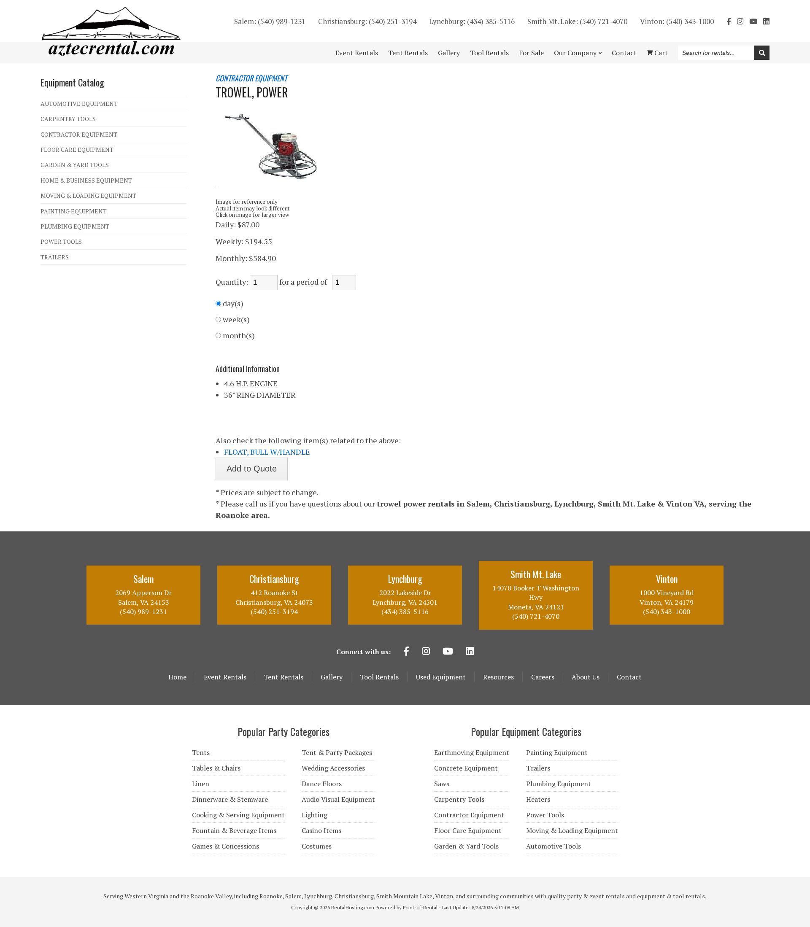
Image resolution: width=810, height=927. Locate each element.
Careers (542, 677)
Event (356, 52)
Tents (201, 752)
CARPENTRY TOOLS (68, 119)
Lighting (314, 814)
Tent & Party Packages (337, 752)
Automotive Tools (553, 846)
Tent (408, 52)
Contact (624, 52)
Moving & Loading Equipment (572, 830)
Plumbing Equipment (558, 783)
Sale (531, 52)
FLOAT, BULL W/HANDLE (267, 452)
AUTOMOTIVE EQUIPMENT (79, 103)
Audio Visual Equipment (338, 799)
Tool (489, 52)
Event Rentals (225, 677)
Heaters (538, 799)
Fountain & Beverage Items (234, 830)
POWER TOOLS (61, 241)
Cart (660, 52)
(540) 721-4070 (577, 21)
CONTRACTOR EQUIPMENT (78, 134)
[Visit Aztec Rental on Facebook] (728, 21)
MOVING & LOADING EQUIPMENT (88, 195)
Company (575, 52)
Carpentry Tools (459, 799)
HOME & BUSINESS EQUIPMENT (86, 180)
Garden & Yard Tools (466, 846)
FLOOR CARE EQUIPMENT (76, 149)
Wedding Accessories (333, 768)
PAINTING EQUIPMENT (73, 211)
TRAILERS (54, 257)
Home (177, 677)
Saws (441, 783)
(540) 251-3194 (367, 21)
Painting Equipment (557, 752)
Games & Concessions (225, 846)
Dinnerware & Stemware (230, 799)
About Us (585, 677)
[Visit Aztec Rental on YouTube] (753, 21)
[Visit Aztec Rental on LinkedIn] (766, 21)
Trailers (538, 768)
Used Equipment (441, 677)
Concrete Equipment (466, 768)
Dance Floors (322, 783)
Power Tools (545, 814)
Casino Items (321, 830)
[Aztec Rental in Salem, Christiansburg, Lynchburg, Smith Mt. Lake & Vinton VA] (111, 53)
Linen (200, 783)
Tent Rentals (283, 677)
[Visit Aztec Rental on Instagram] (740, 21)
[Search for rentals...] (762, 52)
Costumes (317, 846)
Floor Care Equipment (468, 830)
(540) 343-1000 (677, 21)
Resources (498, 677)
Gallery (449, 52)
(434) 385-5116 (472, 21)
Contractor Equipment (469, 814)
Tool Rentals (379, 677)
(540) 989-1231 (269, 21)
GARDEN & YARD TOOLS (74, 165)
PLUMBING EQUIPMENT (74, 226)
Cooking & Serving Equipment (238, 814)
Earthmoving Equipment (471, 752)
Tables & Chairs (216, 768)
